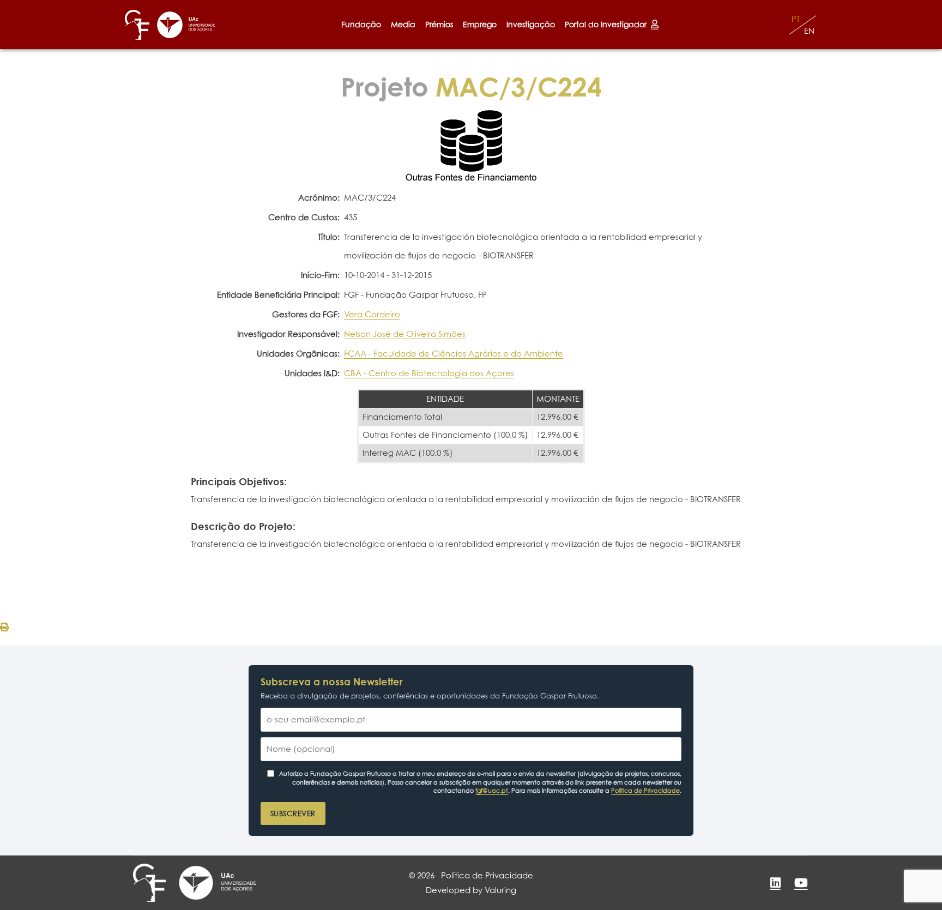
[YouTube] (801, 883)
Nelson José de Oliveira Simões (405, 334)
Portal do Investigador (608, 24)
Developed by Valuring (471, 890)
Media (403, 24)
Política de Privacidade (645, 790)
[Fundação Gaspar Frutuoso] (137, 25)
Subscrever (293, 813)
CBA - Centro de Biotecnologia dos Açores (429, 373)
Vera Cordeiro (372, 314)
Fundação (361, 24)
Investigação (530, 24)
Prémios (439, 24)
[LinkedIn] (775, 883)
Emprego (480, 24)
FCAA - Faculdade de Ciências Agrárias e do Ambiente (453, 353)
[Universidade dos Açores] (186, 25)
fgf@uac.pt (491, 790)
